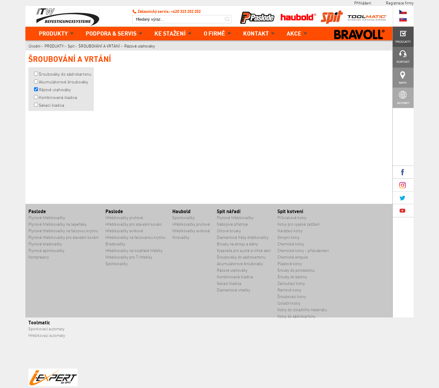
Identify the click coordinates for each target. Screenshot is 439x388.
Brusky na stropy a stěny (237, 244)
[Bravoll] (359, 35)
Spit (71, 46)
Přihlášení (362, 3)
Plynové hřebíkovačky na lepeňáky (57, 224)
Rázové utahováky (139, 46)
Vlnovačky (180, 237)
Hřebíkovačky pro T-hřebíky (128, 257)
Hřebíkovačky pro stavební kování (133, 224)
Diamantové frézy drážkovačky (242, 237)
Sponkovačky (116, 264)
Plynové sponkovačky (46, 250)
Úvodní (34, 46)
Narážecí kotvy (290, 231)
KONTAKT (256, 33)
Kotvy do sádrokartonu (296, 316)
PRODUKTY (53, 33)
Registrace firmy (400, 3)
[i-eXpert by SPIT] (53, 385)
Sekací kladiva (51, 105)
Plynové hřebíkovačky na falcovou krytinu (63, 231)
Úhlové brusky (229, 231)
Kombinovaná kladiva (58, 97)
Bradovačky (115, 244)
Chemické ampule (292, 257)
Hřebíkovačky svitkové (124, 231)
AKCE (294, 33)
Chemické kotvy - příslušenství (303, 250)
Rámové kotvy (289, 290)
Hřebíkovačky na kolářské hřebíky (134, 250)
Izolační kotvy (288, 303)
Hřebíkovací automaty (46, 335)
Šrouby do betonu (292, 277)
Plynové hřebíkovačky (46, 218)
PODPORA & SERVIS (111, 33)
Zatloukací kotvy (291, 283)
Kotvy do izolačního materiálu (302, 310)
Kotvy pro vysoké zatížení (298, 224)
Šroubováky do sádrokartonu (65, 74)
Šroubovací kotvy (291, 296)
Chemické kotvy (290, 244)
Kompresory (38, 257)
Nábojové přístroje (232, 224)
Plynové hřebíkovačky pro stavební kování (63, 237)
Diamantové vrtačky (233, 290)
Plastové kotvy (289, 264)
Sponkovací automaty (46, 329)
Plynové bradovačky (45, 244)
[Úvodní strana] (70, 16)
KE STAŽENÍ (170, 33)
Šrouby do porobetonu (296, 270)
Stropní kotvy (288, 237)
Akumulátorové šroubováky (63, 82)
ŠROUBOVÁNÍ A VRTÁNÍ (99, 46)
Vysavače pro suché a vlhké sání (244, 250)
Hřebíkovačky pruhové (124, 218)
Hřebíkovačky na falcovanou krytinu (135, 237)
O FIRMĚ (214, 33)
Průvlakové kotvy (291, 218)
